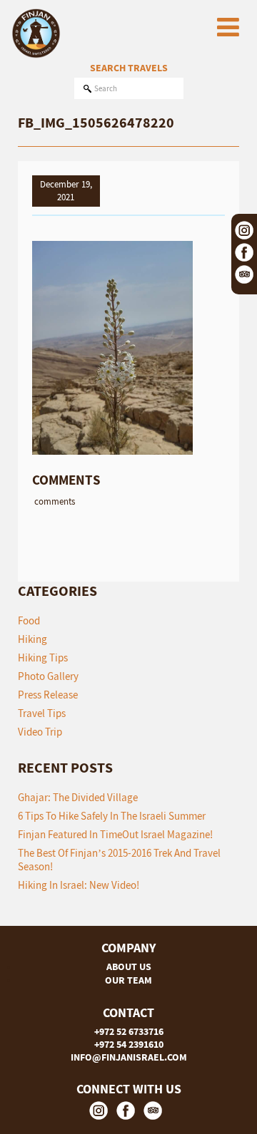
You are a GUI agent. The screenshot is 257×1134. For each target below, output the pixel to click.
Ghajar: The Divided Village (78, 797)
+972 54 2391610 (128, 1044)
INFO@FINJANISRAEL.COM (129, 1057)
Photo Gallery (48, 676)
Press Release (48, 694)
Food (29, 620)
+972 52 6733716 (128, 1031)
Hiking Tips (43, 657)
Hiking (32, 639)
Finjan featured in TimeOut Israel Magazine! (115, 834)
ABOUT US (128, 966)
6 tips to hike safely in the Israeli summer (112, 816)
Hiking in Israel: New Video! (78, 885)
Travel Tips (42, 713)
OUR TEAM (128, 980)
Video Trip (40, 731)
